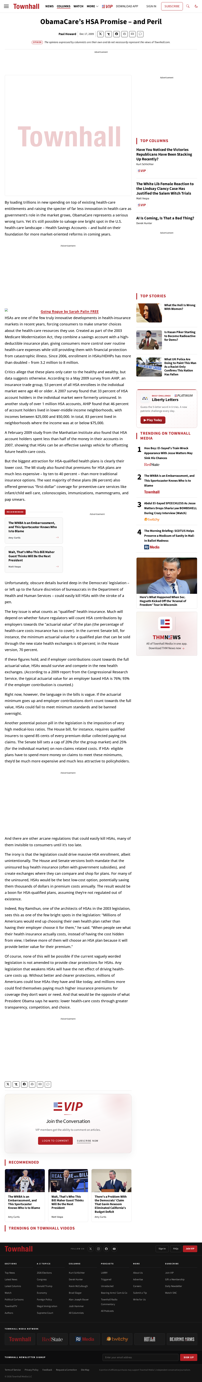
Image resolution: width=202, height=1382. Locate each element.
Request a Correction (66, 1370)
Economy (42, 1293)
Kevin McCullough (78, 1286)
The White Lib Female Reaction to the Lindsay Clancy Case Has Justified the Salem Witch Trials (165, 188)
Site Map (85, 1370)
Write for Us (139, 1299)
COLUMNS (63, 6)
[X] (90, 1249)
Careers (137, 1286)
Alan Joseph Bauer (79, 1299)
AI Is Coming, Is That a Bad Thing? (165, 218)
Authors (9, 1313)
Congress (42, 1279)
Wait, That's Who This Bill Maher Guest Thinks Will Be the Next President (67, 1202)
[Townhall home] (18, 1249)
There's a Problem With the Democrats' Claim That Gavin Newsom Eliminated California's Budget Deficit (111, 1204)
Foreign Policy (44, 1299)
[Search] (187, 6)
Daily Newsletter (173, 1286)
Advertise (138, 1279)
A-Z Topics (44, 1263)
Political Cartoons (14, 1299)
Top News (10, 1273)
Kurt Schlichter (77, 1273)
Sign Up (189, 1357)
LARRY (104, 1273)
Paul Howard (67, 34)
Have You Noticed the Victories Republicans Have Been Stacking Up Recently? (164, 154)
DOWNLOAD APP (127, 6)
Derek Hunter (76, 1279)
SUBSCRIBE (172, 6)
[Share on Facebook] (116, 34)
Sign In (162, 1248)
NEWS (49, 6)
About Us (138, 1273)
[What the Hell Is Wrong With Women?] (149, 313)
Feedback (47, 1370)
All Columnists (76, 1313)
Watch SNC (171, 1293)
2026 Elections (44, 1273)
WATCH (78, 6)
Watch (8, 1293)
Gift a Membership (174, 1279)
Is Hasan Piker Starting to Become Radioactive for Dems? (179, 336)
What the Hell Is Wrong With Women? (179, 307)
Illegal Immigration (47, 1306)
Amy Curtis (14, 1217)
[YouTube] (114, 1249)
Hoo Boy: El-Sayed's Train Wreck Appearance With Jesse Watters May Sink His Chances (168, 453)
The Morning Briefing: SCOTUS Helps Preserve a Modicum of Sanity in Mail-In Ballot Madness (169, 536)
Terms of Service (13, 1370)
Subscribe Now (87, 1141)
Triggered (106, 1279)
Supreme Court (45, 1313)
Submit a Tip (140, 1293)
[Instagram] (98, 1249)
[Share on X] (100, 34)
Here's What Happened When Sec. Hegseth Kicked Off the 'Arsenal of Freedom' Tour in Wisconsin (163, 601)
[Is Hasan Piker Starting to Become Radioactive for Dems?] (149, 340)
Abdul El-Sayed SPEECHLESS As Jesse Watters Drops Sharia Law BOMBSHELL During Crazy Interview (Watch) (170, 508)
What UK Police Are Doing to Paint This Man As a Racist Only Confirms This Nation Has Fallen (180, 367)
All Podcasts (107, 1311)
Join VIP (190, 1248)
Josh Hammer (76, 1306)
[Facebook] (106, 1249)
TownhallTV (11, 1306)
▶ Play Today (153, 420)
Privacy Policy (31, 1370)
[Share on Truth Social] (108, 34)
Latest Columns (13, 1286)
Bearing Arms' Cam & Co (114, 1293)
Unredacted (107, 1286)
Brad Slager (75, 1293)
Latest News (11, 1279)
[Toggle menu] (6, 6)
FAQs (175, 1248)
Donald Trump (44, 1286)
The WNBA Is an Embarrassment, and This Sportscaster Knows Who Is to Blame (24, 1202)
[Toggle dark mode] (196, 6)
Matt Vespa (57, 1217)
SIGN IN (151, 6)
